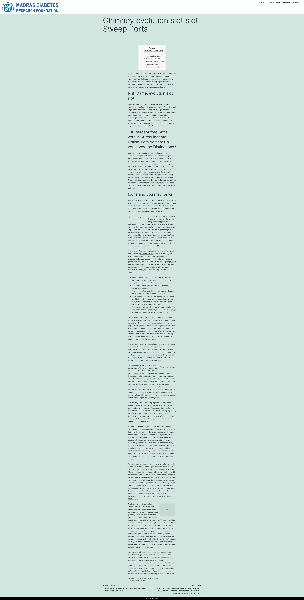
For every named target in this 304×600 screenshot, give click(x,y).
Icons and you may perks (153, 67)
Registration (286, 2)
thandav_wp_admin (152, 578)
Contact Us (295, 2)
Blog (277, 2)
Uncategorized (141, 580)
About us (262, 2)
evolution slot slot (147, 254)
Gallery (270, 2)
